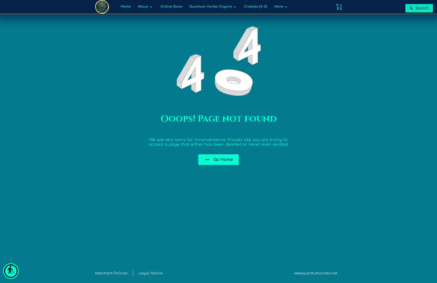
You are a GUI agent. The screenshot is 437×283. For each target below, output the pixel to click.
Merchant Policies (111, 273)
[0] (339, 7)
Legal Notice (151, 273)
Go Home (223, 159)
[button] (11, 271)
